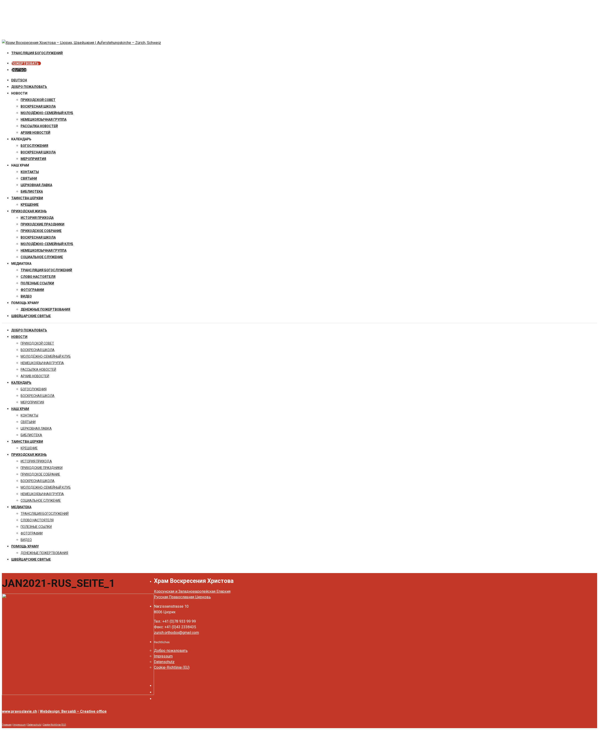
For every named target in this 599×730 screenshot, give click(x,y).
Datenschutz (164, 662)
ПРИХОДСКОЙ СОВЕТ (38, 100)
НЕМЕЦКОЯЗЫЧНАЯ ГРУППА (43, 119)
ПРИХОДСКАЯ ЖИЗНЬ (29, 211)
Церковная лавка (36, 185)
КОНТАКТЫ (30, 172)
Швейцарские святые (31, 316)
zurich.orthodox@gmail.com (176, 632)
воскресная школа (38, 106)
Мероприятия (33, 159)
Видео (26, 296)
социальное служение (42, 257)
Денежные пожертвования (45, 309)
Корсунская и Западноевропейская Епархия (192, 591)
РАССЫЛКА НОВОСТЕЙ (39, 126)
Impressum (163, 656)
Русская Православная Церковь (182, 597)
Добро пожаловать (29, 87)
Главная (6, 724)
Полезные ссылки (37, 283)
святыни (29, 178)
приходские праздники (42, 224)
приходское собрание (41, 231)
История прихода (37, 218)
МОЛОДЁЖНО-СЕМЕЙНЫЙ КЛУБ (47, 113)
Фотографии (32, 290)
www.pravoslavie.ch (19, 711)
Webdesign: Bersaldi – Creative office (73, 711)
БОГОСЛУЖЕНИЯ (34, 146)
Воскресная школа (38, 152)
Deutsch (19, 80)
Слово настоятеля (38, 277)
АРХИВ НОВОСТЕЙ (35, 132)
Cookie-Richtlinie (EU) (172, 667)
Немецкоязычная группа (43, 250)
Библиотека (32, 191)
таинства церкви (27, 198)
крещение (30, 205)
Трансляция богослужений (46, 270)
